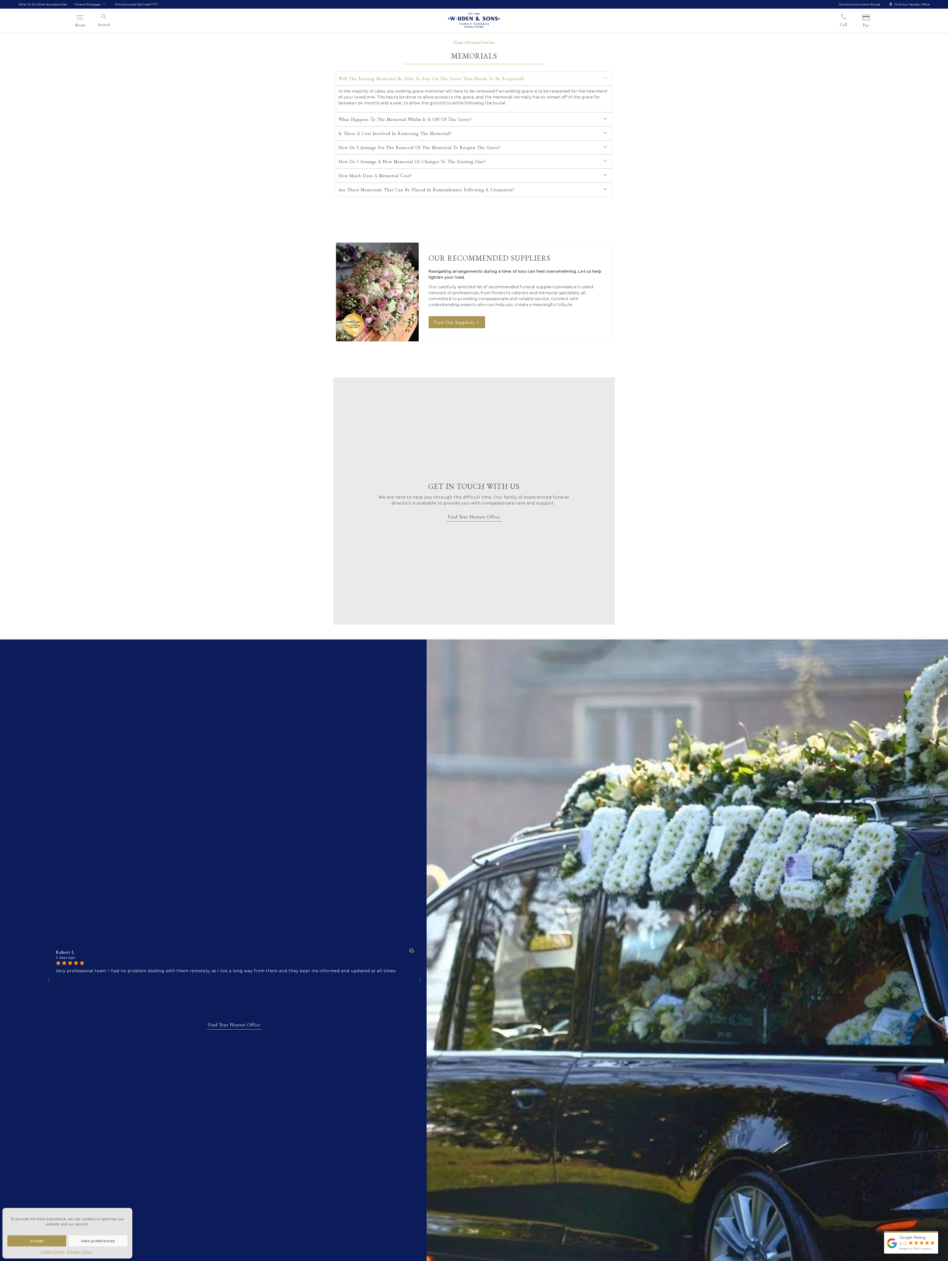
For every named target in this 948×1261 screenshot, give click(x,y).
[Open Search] (113, 25)
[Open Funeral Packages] (104, 4)
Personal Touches (481, 42)
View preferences (98, 1241)
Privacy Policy (79, 1252)
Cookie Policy (52, 1252)
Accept (37, 1241)
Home (458, 42)
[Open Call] (850, 25)
